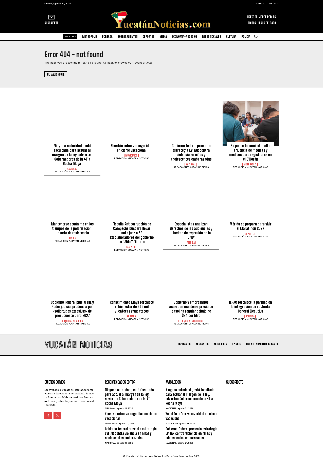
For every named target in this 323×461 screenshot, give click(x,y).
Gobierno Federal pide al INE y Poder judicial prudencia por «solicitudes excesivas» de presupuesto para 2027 (72, 309)
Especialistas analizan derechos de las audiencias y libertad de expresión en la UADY (191, 231)
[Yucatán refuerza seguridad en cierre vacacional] (132, 123)
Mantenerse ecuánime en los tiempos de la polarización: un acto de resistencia (72, 228)
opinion (72, 238)
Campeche (131, 247)
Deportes (250, 234)
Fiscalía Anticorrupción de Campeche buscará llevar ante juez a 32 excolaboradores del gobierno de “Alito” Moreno (132, 233)
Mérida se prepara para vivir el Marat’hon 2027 (251, 226)
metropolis (250, 164)
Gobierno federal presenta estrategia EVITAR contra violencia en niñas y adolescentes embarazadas (191, 152)
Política (250, 316)
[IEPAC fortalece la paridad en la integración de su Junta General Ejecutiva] (251, 279)
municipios (131, 155)
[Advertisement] (161, 363)
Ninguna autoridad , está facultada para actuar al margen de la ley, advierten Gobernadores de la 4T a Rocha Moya (72, 154)
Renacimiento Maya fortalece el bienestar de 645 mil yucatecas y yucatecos (132, 306)
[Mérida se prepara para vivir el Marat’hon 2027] (251, 201)
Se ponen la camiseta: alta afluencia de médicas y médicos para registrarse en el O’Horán (250, 152)
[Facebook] (48, 415)
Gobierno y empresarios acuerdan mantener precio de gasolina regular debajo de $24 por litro (191, 309)
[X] (57, 415)
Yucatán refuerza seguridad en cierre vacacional (131, 147)
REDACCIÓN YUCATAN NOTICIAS (72, 171)
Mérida (191, 242)
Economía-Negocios (72, 321)
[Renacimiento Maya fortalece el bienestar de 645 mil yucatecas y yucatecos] (132, 279)
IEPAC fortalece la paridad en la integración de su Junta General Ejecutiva (250, 306)
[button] (256, 36)
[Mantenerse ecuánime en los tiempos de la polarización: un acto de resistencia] (72, 201)
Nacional (72, 168)
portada (131, 316)
